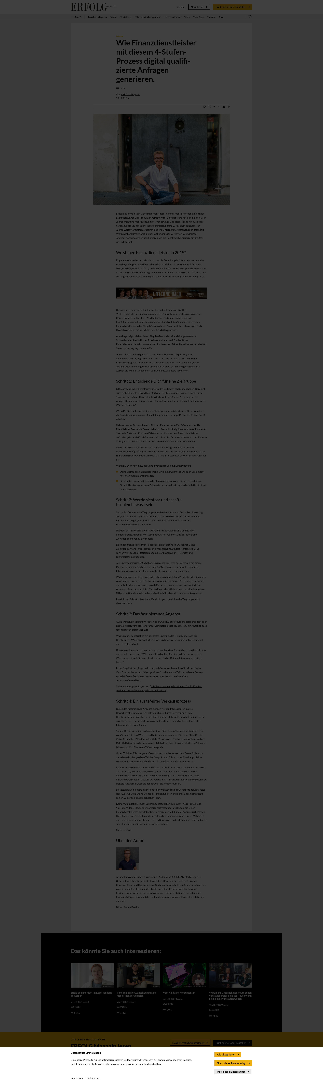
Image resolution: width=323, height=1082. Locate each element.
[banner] (161, 541)
